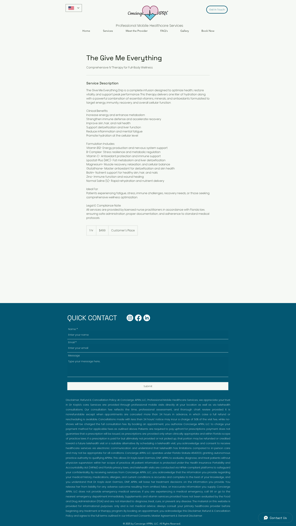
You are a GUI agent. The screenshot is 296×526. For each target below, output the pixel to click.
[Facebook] (138, 318)
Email (71, 342)
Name (72, 329)
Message (74, 355)
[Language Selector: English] (74, 8)
